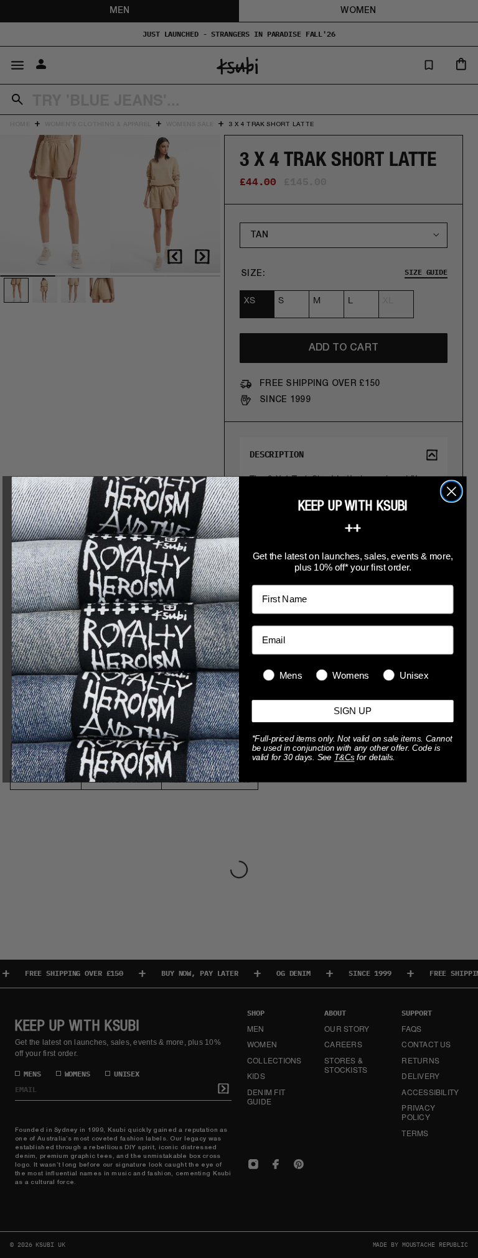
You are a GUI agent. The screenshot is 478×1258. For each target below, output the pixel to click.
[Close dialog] (451, 491)
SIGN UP (353, 710)
